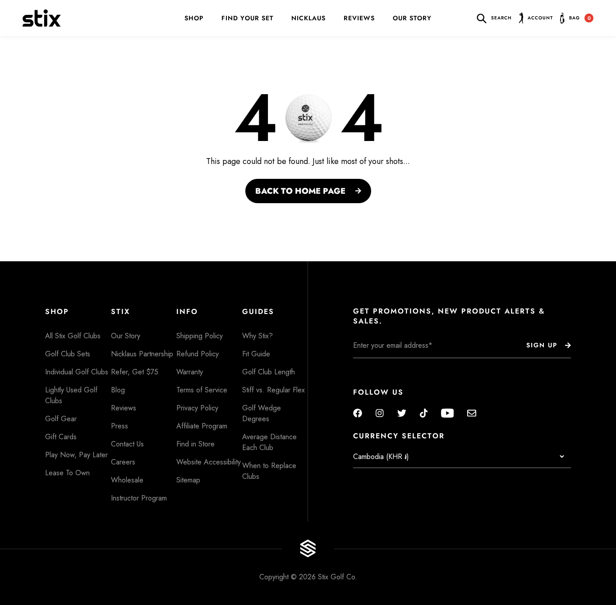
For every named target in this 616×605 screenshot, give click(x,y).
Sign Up (541, 345)
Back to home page (300, 191)
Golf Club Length (268, 372)
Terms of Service (201, 390)
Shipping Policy (199, 336)
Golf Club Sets (67, 354)
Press (119, 426)
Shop (193, 18)
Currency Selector (399, 436)
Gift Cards (61, 437)
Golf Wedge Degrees (261, 413)
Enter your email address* (381, 364)
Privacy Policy (197, 408)
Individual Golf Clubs (76, 372)
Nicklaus (308, 18)
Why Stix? (257, 336)
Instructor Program (139, 498)
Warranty (189, 372)
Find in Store (195, 444)
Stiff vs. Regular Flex (273, 390)
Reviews (359, 18)
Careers (123, 462)
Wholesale (127, 480)
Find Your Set (247, 18)
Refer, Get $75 (134, 372)
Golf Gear (61, 419)
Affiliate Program (201, 426)
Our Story (412, 18)
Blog (118, 390)
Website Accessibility (208, 462)
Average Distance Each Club (269, 442)
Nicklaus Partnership (142, 354)
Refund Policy (197, 354)
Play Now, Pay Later (76, 455)
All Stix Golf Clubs (73, 336)
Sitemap (188, 480)
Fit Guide (256, 354)
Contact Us (127, 444)
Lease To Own (67, 473)
